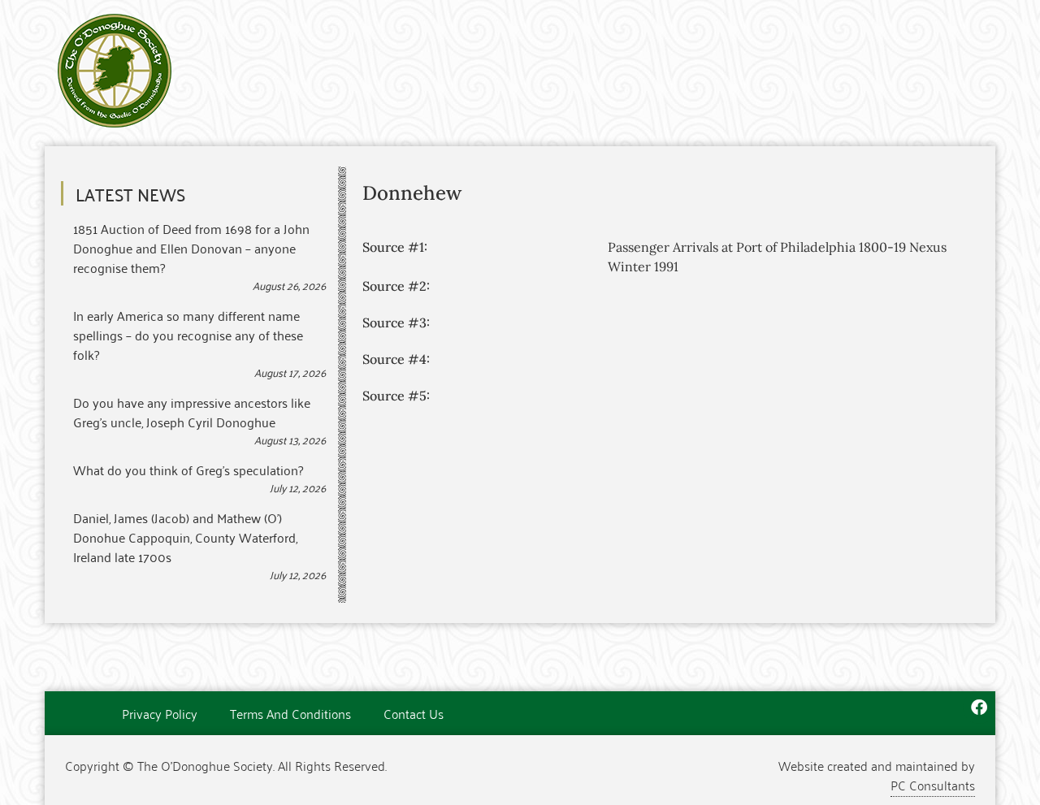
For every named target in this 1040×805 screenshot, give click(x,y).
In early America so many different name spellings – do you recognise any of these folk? (188, 335)
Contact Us (414, 713)
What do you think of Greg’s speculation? (188, 469)
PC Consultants (932, 784)
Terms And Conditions (290, 713)
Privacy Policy (159, 713)
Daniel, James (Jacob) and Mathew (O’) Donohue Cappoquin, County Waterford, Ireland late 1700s (185, 537)
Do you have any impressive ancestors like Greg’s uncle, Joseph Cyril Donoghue (191, 412)
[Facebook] (979, 707)
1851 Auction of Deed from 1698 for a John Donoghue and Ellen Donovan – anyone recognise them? (191, 248)
